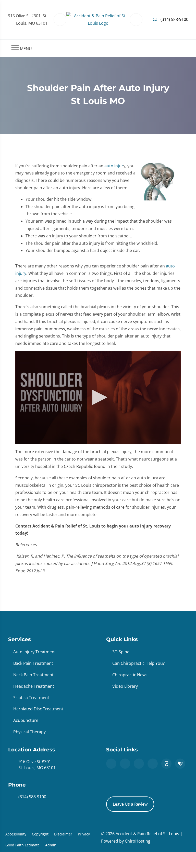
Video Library (125, 686)
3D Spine (120, 652)
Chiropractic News (130, 675)
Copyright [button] (40, 834)
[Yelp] (153, 764)
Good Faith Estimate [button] (22, 845)
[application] (98, 397)
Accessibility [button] (15, 834)
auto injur (113, 166)
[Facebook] (125, 764)
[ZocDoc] (166, 764)
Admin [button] (50, 845)
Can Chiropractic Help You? (138, 663)
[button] (98, 397)
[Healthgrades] (180, 764)
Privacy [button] (84, 834)
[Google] (111, 764)
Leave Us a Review (130, 804)
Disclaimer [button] (63, 834)
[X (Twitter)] (139, 764)
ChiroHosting (137, 841)
